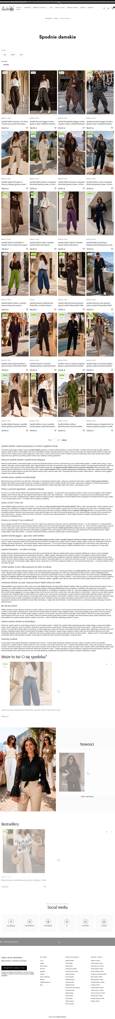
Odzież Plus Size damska (71, 971)
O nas (41, 960)
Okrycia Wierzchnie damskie (72, 987)
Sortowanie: (4, 61)
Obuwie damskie (69, 1004)
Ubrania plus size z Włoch (97, 966)
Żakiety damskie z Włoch (97, 979)
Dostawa (42, 974)
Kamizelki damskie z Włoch (97, 982)
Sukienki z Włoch (95, 1001)
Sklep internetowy (57, 1017)
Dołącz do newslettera (14, 968)
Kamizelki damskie (69, 990)
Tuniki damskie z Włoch (97, 963)
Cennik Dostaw (43, 966)
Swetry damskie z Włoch (97, 969)
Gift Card (42, 969)
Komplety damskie (69, 979)
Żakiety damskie (69, 993)
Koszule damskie (69, 977)
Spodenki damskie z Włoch (97, 998)
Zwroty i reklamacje (45, 977)
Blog (41, 985)
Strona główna (48, 18)
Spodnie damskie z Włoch (97, 971)
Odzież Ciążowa (69, 1001)
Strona (49, 440)
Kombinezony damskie (70, 969)
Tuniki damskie (69, 963)
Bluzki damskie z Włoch (97, 996)
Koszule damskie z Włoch (97, 987)
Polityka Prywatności (45, 982)
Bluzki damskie (69, 966)
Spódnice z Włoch (95, 960)
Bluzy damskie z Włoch (96, 977)
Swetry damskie (69, 996)
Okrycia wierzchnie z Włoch (98, 993)
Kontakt (42, 963)
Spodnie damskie (69, 982)
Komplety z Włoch (95, 985)
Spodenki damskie (69, 985)
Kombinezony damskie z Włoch (98, 974)
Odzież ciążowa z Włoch (97, 990)
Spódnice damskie (69, 974)
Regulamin (42, 971)
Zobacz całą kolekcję (87, 796)
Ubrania (56, 18)
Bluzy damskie (68, 998)
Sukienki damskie (69, 960)
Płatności (42, 979)
